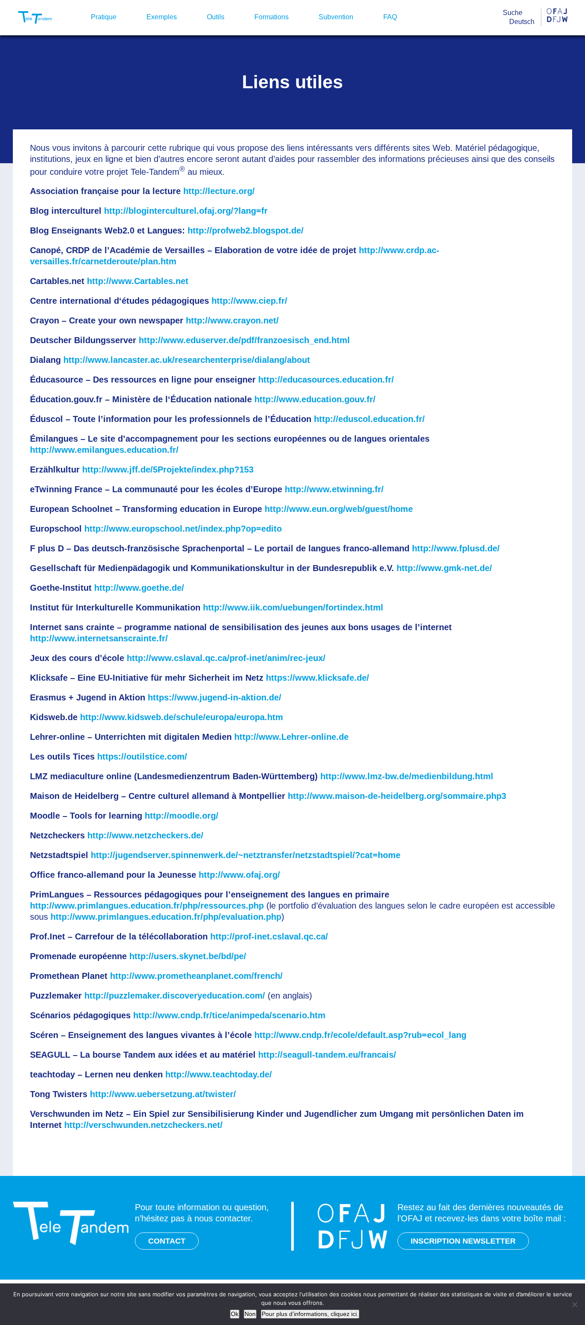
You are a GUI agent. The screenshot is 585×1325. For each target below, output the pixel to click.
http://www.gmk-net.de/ (444, 568)
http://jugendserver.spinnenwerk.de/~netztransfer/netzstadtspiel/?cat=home (245, 855)
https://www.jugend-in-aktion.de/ (214, 697)
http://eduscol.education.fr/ (369, 419)
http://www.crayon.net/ (232, 320)
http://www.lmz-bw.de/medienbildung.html (406, 776)
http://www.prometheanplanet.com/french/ (196, 976)
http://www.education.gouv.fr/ (315, 399)
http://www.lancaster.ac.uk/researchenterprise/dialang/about (186, 360)
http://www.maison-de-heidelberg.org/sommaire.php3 (397, 796)
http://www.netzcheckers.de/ (145, 835)
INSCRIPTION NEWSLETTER (463, 1241)
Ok (235, 1313)
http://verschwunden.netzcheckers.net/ (143, 1125)
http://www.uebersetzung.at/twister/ (163, 1094)
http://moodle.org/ (181, 815)
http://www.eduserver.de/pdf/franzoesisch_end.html (244, 340)
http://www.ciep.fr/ (249, 300)
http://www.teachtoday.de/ (218, 1074)
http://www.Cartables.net (137, 281)
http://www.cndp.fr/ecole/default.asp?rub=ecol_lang (360, 1035)
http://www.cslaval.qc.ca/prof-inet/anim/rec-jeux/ (226, 658)
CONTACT (166, 1241)
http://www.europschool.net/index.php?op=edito (183, 528)
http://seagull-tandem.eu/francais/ (327, 1054)
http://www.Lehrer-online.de (291, 737)
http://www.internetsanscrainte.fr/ (99, 638)
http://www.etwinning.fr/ (334, 489)
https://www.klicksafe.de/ (317, 677)
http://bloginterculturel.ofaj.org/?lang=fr (186, 210)
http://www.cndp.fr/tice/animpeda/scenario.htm (229, 1015)
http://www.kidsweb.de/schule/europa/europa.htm (181, 717)
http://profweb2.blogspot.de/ (246, 230)
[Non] (574, 1304)
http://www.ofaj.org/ (239, 874)
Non (250, 1313)
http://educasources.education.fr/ (326, 379)
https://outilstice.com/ (142, 756)
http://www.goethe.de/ (139, 587)
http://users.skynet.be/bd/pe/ (187, 956)
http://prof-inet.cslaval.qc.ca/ (269, 936)
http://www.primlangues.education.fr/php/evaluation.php (166, 916)
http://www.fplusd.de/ (456, 548)
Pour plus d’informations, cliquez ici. (310, 1313)
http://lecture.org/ (219, 191)
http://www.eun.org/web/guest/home (339, 509)
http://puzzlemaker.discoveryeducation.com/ (174, 995)
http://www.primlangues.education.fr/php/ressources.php (147, 905)
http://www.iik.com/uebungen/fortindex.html (293, 607)
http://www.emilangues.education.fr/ (104, 450)
